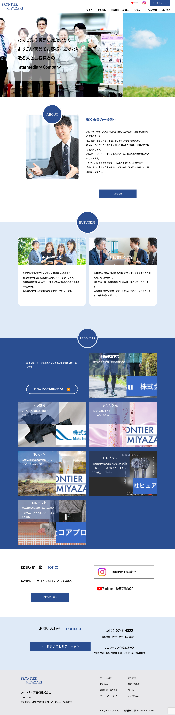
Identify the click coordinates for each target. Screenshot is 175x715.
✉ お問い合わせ (161, 3)
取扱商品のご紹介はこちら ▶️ (52, 389)
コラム (137, 10)
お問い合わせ (134, 684)
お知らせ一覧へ (50, 597)
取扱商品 (102, 10)
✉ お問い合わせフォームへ (60, 646)
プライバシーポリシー (110, 696)
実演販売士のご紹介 (120, 10)
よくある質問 (151, 10)
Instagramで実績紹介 (124, 572)
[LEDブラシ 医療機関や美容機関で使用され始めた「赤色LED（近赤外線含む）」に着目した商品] (123, 453)
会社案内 (166, 10)
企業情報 (118, 193)
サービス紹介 (86, 10)
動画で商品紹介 (125, 589)
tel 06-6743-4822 (119, 630)
